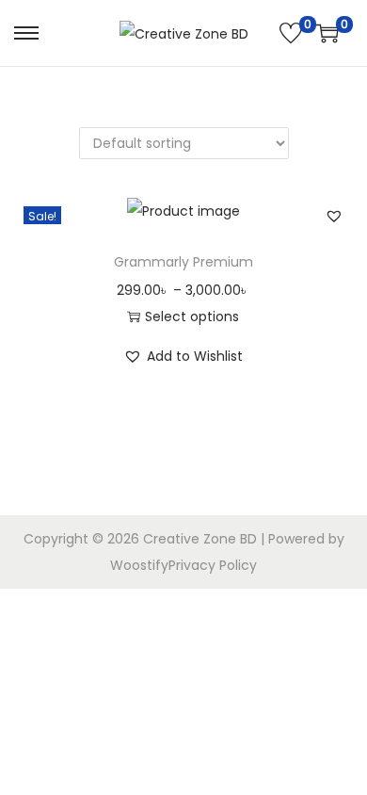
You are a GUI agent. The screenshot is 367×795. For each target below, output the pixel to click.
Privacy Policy (212, 565)
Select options (192, 316)
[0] (290, 33)
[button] (334, 216)
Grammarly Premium (183, 261)
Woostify (139, 565)
